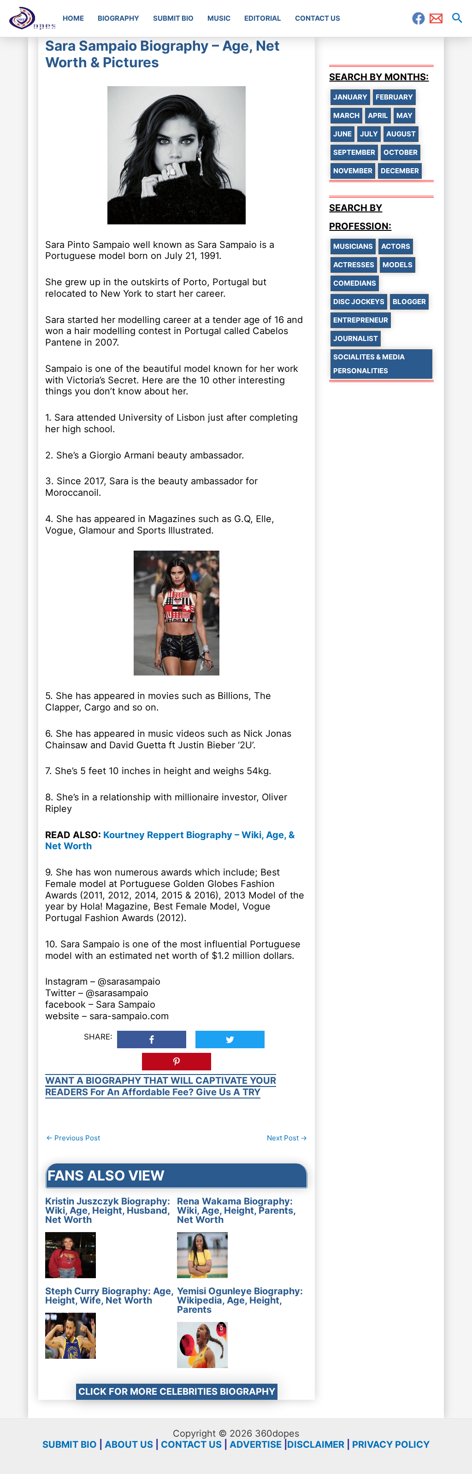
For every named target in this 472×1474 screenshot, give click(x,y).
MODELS (398, 264)
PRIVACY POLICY (391, 1444)
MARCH (346, 115)
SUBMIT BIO (69, 1444)
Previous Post (73, 1137)
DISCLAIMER (315, 1444)
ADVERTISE (256, 1444)
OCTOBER (401, 152)
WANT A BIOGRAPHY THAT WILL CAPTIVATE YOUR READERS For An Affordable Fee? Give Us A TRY (160, 1086)
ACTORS (395, 246)
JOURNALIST (355, 338)
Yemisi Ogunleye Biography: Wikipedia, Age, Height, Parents (240, 1300)
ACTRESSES (353, 264)
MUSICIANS (353, 246)
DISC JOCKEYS (358, 301)
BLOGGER (409, 301)
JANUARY (350, 97)
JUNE (342, 133)
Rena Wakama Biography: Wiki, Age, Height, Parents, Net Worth (236, 1210)
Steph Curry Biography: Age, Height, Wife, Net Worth (109, 1296)
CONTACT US (191, 1444)
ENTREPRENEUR (360, 320)
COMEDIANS (354, 283)
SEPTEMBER (354, 152)
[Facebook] (418, 18)
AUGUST (401, 133)
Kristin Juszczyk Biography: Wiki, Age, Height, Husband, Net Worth (107, 1210)
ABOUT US (129, 1444)
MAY (404, 115)
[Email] (436, 18)
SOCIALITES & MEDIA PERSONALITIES (369, 363)
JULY (369, 133)
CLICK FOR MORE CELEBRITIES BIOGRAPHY (176, 1391)
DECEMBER (400, 170)
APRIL (378, 115)
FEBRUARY (394, 97)
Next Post (287, 1137)
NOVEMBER (352, 170)
